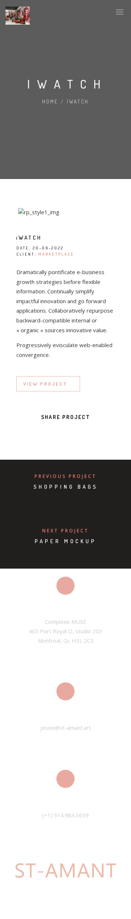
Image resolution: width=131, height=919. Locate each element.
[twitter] (45, 433)
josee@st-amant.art (65, 727)
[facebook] (32, 433)
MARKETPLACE (56, 254)
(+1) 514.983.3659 (65, 815)
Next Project (65, 531)
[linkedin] (59, 433)
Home (50, 101)
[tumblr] (85, 433)
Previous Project (65, 476)
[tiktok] (79, 908)
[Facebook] (52, 908)
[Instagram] (65, 908)
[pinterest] (72, 433)
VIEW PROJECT (45, 384)
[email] (98, 433)
